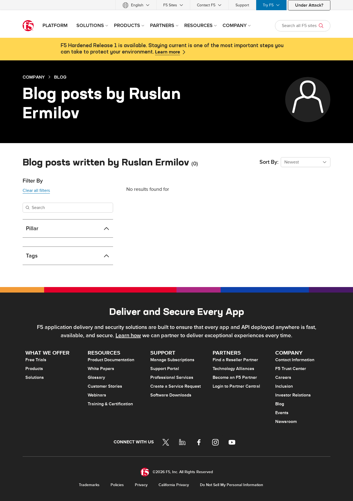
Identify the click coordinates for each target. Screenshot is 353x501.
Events (281, 413)
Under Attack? (309, 5)
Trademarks (89, 485)
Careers (283, 377)
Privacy (141, 485)
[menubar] (176, 5)
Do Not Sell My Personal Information (231, 485)
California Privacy (174, 485)
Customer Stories (105, 386)
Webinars (97, 395)
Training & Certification (110, 404)
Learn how (128, 335)
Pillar (32, 228)
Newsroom (286, 421)
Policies (117, 485)
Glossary (96, 377)
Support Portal (164, 368)
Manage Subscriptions (172, 360)
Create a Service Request (175, 386)
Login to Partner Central (236, 386)
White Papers (101, 368)
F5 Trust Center (290, 368)
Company (34, 77)
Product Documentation (111, 360)
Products (34, 368)
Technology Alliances (233, 368)
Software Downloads (170, 395)
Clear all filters (36, 190)
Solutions (34, 377)
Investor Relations (293, 395)
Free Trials (35, 360)
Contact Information (294, 360)
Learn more (167, 52)
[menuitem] (136, 5)
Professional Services (171, 377)
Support (242, 5)
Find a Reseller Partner (235, 360)
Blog (60, 77)
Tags (32, 256)
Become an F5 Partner (235, 377)
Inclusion (284, 386)
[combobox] (305, 162)
